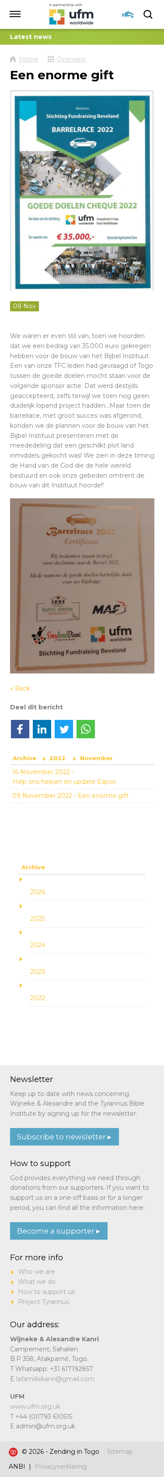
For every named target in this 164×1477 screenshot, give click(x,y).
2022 (57, 758)
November (96, 758)
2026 (37, 892)
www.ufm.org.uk (35, 1406)
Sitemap (120, 1452)
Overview (71, 59)
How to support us (46, 1292)
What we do (37, 1282)
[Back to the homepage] (71, 14)
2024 (37, 945)
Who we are (36, 1272)
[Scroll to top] (141, 1443)
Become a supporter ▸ (58, 1231)
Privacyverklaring (61, 1466)
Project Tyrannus (43, 1302)
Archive (24, 758)
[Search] (149, 14)
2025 (37, 919)
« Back (20, 688)
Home (28, 59)
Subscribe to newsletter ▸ (64, 1136)
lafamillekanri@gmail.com (55, 1379)
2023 (37, 972)
